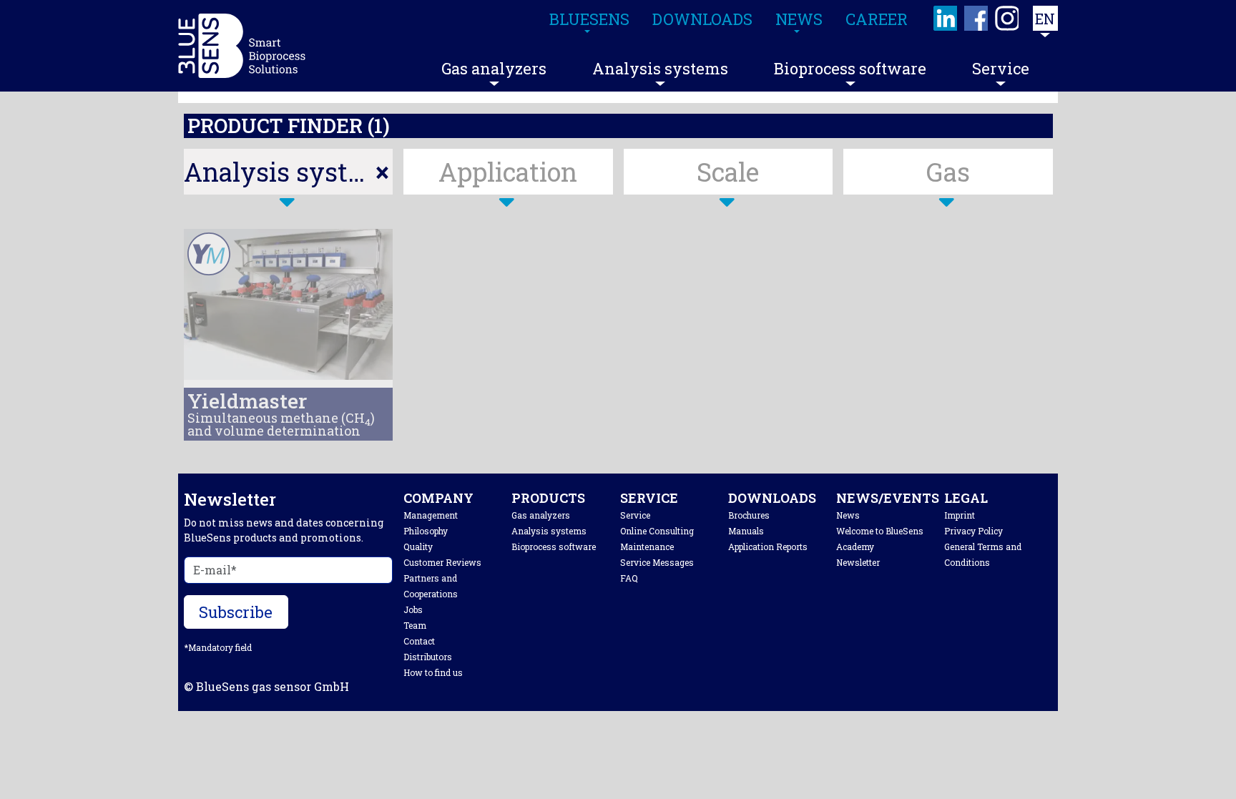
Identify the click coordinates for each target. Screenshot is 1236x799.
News (848, 515)
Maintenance (647, 546)
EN (1045, 18)
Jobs (413, 609)
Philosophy (425, 530)
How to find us (433, 672)
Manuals (746, 530)
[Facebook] (976, 18)
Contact (419, 641)
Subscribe (236, 612)
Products (548, 497)
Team (414, 625)
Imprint (959, 515)
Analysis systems (660, 68)
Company (438, 497)
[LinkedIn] (945, 18)
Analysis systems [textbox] (288, 172)
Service (1000, 68)
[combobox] (288, 172)
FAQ (629, 578)
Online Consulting (657, 530)
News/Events (887, 497)
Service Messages (657, 562)
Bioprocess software (850, 68)
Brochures (749, 515)
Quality (418, 546)
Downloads (772, 497)
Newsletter (858, 562)
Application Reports (768, 546)
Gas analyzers (493, 68)
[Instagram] (1007, 18)
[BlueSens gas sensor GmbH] (241, 46)
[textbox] (508, 172)
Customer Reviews (442, 562)
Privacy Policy (973, 530)
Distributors (427, 656)
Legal (966, 497)
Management (430, 515)
